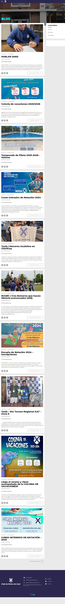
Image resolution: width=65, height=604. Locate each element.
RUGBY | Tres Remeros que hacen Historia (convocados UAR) (21, 296)
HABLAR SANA (9, 56)
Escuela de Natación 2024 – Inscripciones (17, 353)
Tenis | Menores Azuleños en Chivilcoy (18, 247)
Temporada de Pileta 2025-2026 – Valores (20, 156)
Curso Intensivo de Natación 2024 (21, 197)
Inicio (3, 14)
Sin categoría (51, 35)
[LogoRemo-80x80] (10, 580)
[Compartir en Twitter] (5, 73)
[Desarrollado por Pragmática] (33, 594)
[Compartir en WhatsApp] (7, 73)
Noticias (3, 54)
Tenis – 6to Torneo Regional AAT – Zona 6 (21, 412)
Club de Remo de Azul (10, 584)
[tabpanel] (22, 456)
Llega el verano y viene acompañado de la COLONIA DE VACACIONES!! (19, 484)
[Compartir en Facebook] (2, 73)
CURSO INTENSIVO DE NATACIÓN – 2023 (21, 538)
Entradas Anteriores (35, 561)
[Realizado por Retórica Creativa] (31, 594)
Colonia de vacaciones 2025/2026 (20, 104)
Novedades (10, 54)
